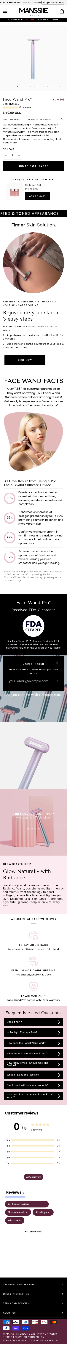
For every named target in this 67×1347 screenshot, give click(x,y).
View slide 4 (30, 86)
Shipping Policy (34, 1337)
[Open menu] (8, 11)
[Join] (55, 681)
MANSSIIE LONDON (17, 1333)
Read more (10, 142)
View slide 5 (34, 86)
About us (9, 1312)
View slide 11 (60, 86)
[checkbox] (14, 1220)
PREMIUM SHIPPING (39, 119)
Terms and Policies (16, 1303)
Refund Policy (12, 1337)
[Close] (59, 663)
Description (11, 119)
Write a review (33, 1177)
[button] (33, 1140)
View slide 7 (43, 86)
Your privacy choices (43, 1340)
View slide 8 (47, 86)
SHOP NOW (25, 360)
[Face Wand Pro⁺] (33, 755)
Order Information (16, 1293)
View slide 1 (17, 86)
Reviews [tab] (15, 1192)
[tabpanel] (33, 1236)
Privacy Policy (47, 1333)
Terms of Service (14, 1340)
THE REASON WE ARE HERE (19, 1284)
